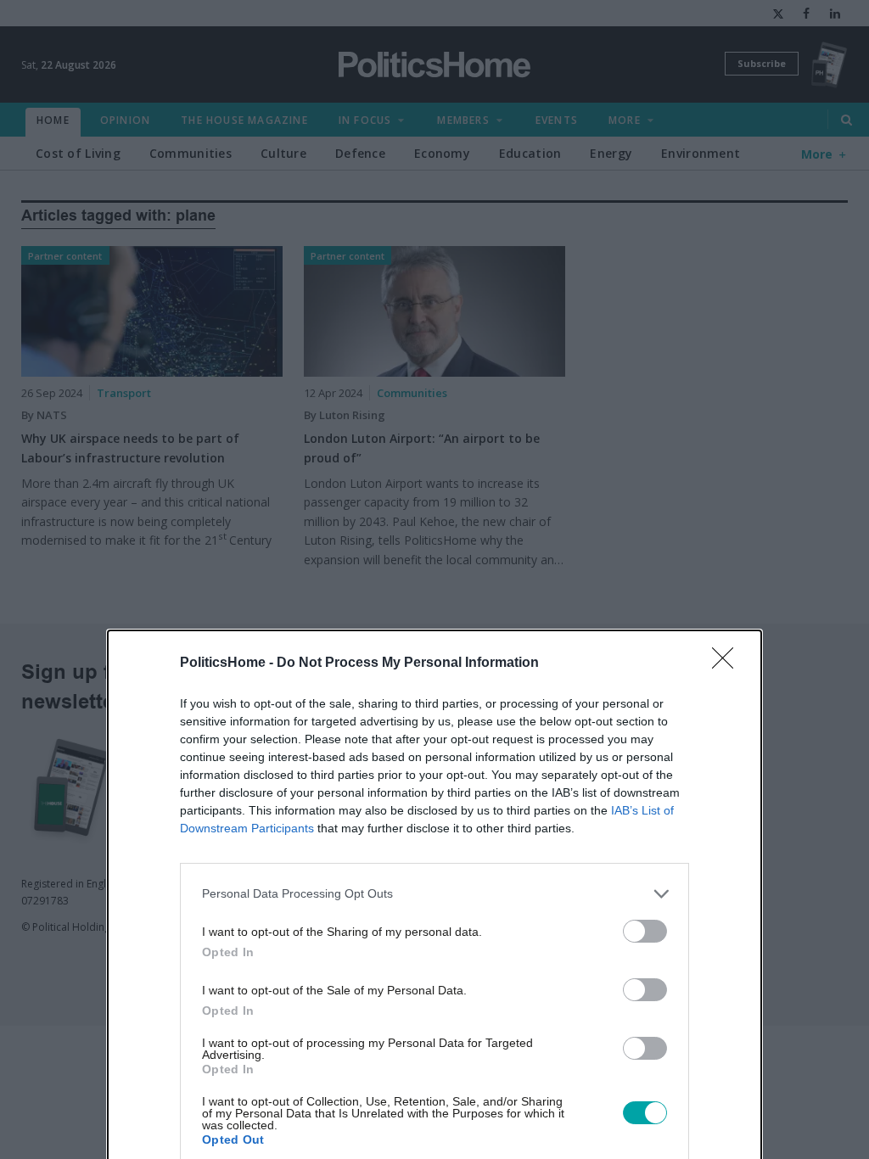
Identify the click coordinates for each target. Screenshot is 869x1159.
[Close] (728, 663)
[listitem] (434, 894)
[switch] (645, 931)
